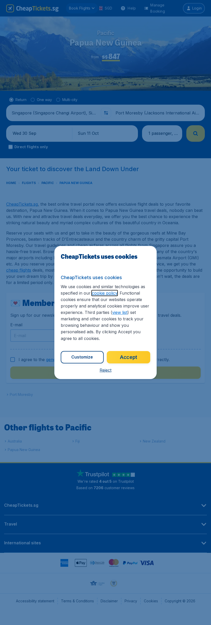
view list (119, 312)
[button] (105, 370)
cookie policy (104, 293)
